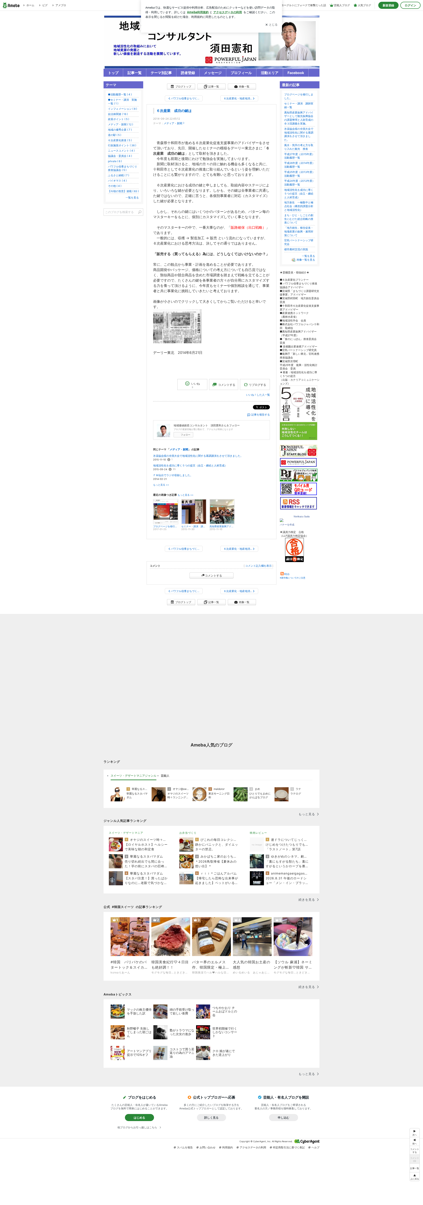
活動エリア (269, 73)
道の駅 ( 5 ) (114, 135)
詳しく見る (211, 1117)
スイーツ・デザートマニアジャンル (133, 775)
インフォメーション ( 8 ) (122, 108)
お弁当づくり (188, 832)
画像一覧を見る (306, 259)
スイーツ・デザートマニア (126, 832)
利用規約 (227, 1147)
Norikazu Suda (302, 516)
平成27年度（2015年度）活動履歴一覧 (299, 156)
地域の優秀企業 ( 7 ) (120, 129)
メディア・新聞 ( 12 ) (120, 124)
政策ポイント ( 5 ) (118, 119)
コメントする (213, 575)
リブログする (257, 384)
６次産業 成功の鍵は (174, 111)
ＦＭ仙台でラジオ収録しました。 (173, 475)
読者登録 (188, 73)
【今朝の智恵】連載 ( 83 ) (123, 191)
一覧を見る (308, 256)
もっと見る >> (161, 484)
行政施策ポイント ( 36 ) (122, 145)
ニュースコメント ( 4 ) (121, 150)
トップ (113, 73)
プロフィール (241, 73)
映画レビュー (258, 832)
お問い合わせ (207, 1147)
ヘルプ (315, 1147)
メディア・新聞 (173, 123)
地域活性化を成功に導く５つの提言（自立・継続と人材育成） (190, 465)
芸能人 (165, 775)
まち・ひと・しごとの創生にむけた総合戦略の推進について (298, 219)
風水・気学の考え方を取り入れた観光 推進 (298, 146)
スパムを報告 (185, 1147)
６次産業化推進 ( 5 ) (120, 140)
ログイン (410, 5)
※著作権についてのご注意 (292, 577)
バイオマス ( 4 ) (117, 180)
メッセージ (213, 73)
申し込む (283, 1117)
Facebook (296, 73)
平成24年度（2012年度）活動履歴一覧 (299, 182)
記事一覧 (135, 73)
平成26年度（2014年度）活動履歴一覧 (299, 164)
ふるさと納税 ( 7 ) (118, 175)
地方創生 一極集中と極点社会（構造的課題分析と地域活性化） (298, 206)
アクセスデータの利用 (253, 1147)
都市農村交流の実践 (296, 249)
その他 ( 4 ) (114, 186)
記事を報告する (260, 414)
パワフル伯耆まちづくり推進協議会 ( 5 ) (122, 168)
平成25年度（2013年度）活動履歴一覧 (299, 173)
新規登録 (388, 5)
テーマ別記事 (161, 73)
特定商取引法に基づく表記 (289, 1147)
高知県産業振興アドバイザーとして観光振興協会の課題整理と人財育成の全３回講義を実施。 (298, 118)
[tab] (133, 776)
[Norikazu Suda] (281, 521)
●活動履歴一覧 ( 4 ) (120, 94)
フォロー (185, 434)
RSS (286, 574)
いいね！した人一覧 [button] (258, 394)
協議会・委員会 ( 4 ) (120, 156)
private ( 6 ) (115, 161)
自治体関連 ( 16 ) (118, 114)
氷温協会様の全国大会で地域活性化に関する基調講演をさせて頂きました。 (198, 455)
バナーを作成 (287, 524)
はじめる (139, 1117)
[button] (415, 1176)
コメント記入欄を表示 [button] (258, 565)
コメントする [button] (226, 384)
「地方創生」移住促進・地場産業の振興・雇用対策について (298, 231)
